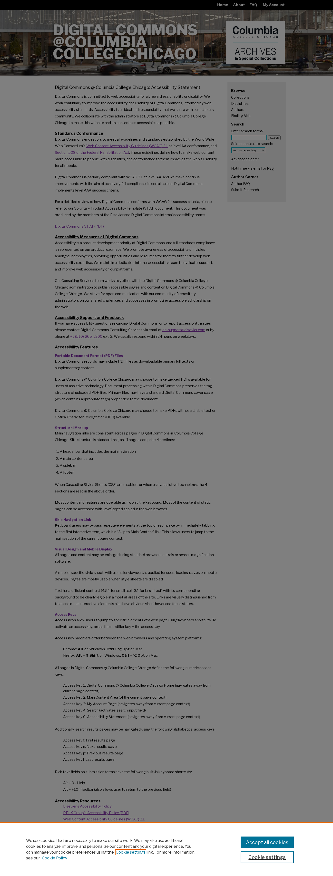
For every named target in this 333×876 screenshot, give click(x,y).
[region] (166, 849)
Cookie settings (131, 852)
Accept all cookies (267, 842)
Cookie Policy (54, 858)
